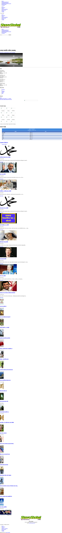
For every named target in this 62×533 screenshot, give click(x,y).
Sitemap (3, 10)
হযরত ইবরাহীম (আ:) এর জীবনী (4, 224)
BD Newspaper (4, 4)
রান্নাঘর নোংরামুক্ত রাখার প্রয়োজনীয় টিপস (6, 496)
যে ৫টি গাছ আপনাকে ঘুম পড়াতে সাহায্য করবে (6, 369)
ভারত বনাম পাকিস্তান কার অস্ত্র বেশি (5, 316)
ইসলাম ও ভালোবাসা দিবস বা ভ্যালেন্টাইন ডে (6, 348)
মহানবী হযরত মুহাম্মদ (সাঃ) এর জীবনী (5, 157)
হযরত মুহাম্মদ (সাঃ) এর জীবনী (4, 207)
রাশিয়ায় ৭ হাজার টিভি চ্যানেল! (4, 359)
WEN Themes (8, 532)
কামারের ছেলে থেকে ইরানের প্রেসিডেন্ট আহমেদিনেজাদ (7, 292)
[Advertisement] (31, 42)
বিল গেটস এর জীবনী (3, 275)
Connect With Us (4, 142)
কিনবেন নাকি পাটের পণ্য (3, 390)
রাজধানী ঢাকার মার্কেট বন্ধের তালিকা (5, 338)
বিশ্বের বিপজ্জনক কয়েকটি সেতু (4, 411)
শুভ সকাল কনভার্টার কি (3, 306)
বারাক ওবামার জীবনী (2, 174)
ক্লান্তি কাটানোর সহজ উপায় (4, 464)
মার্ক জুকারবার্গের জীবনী (3, 258)
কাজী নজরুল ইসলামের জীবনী (4, 241)
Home (3, 1)
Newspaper (3, 7)
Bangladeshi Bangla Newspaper (6, 3)
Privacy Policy (4, 529)
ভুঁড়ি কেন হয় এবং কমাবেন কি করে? (5, 454)
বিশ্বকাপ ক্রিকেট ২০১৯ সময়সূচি (4, 327)
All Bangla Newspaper (5, 2)
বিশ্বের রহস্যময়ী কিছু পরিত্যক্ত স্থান (5, 380)
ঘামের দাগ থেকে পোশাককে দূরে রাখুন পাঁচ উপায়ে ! (7, 443)
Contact (3, 11)
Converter (3, 5)
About (3, 8)
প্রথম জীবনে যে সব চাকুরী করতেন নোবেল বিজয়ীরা (7, 422)
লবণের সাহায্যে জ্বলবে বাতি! (4, 401)
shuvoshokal (13, 52)
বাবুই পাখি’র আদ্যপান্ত (3, 433)
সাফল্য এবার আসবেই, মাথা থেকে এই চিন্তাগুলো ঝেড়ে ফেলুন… (9, 485)
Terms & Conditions (5, 9)
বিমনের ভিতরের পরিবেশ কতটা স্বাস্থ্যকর (5, 475)
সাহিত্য (1, 97)
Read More (1, 212)
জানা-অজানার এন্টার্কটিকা (3, 506)
